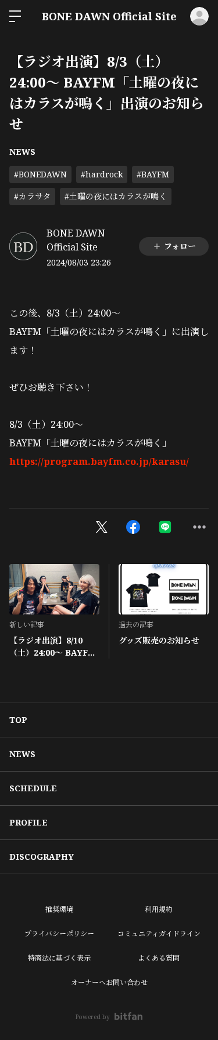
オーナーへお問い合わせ (109, 982)
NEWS (22, 151)
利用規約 (159, 909)
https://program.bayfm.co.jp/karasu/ (99, 461)
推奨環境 (59, 909)
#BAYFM (153, 174)
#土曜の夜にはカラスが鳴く (116, 196)
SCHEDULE (33, 788)
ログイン (199, 16)
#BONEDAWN (40, 174)
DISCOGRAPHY (41, 856)
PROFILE (28, 822)
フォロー (180, 246)
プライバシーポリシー (59, 934)
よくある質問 (159, 958)
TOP (18, 719)
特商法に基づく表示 (59, 958)
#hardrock (102, 174)
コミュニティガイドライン (159, 934)
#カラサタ (32, 196)
